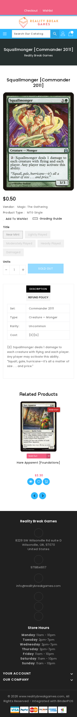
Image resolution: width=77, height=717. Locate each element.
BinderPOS (65, 701)
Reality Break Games (38, 55)
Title (6, 227)
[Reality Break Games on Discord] (46, 4)
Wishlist (48, 11)
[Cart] (71, 34)
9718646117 (38, 567)
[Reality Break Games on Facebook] (31, 4)
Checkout (31, 11)
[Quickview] (30, 481)
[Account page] (63, 34)
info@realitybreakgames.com (38, 586)
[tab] (38, 289)
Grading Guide (51, 219)
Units (7, 261)
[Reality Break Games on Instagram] (38, 4)
